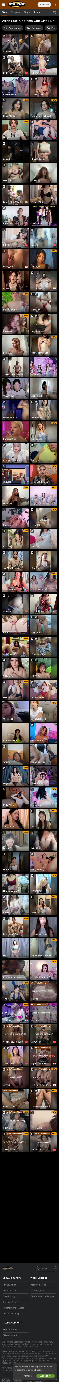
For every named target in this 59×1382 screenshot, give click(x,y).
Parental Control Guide (13, 1308)
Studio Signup (37, 1290)
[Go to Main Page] (18, 4)
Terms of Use (9, 1290)
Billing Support (10, 1335)
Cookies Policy (10, 1302)
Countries (36, 28)
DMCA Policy (9, 1296)
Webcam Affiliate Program (42, 1296)
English (43, 1269)
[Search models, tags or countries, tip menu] (54, 12)
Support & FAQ (10, 1329)
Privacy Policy (9, 1285)
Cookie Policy (34, 1370)
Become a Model (38, 1285)
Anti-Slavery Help (11, 1313)
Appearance (15, 28)
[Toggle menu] (3, 4)
